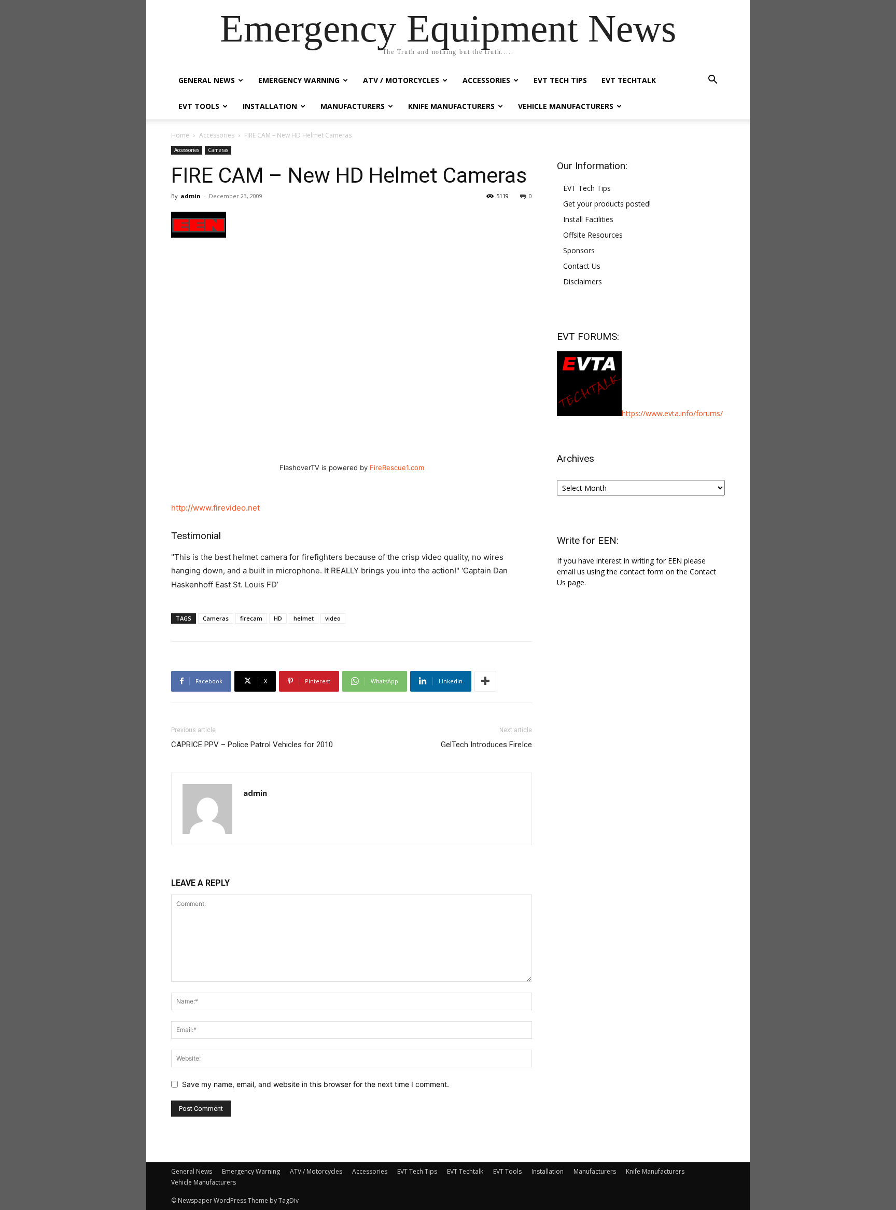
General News (206, 80)
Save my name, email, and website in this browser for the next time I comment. (315, 1084)
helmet (303, 618)
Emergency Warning (299, 80)
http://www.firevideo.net (215, 508)
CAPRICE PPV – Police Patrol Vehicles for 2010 (252, 744)
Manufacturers (352, 106)
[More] (485, 681)
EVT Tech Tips (560, 80)
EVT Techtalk (628, 80)
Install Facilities (588, 219)
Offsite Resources (593, 235)
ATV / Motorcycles (401, 80)
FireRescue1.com (397, 467)
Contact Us (581, 266)
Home (180, 135)
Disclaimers (582, 281)
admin (190, 196)
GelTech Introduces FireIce (486, 744)
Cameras (218, 150)
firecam (251, 618)
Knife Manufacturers (451, 106)
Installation (270, 106)
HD (278, 618)
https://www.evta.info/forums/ (672, 413)
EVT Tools (198, 106)
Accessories (486, 80)
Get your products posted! (607, 204)
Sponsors (579, 250)
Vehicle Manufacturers (565, 106)
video (333, 618)
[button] (712, 81)
